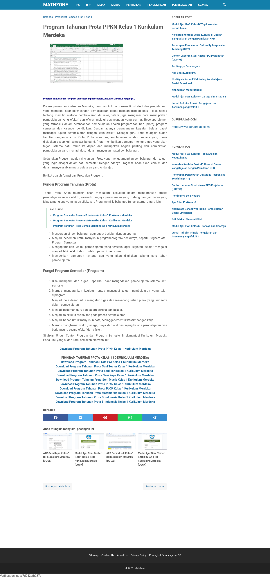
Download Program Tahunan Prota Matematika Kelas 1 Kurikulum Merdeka (105, 393)
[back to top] (262, 569)
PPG (77, 4)
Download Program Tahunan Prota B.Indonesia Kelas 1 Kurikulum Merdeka (105, 397)
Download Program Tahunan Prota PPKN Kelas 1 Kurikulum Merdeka (105, 349)
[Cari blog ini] (224, 5)
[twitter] (80, 417)
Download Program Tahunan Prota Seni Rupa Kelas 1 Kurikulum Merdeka (105, 375)
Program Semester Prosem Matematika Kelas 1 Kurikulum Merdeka (92, 220)
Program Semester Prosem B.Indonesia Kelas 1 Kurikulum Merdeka (92, 215)
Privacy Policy (138, 555)
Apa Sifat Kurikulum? (184, 72)
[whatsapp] (130, 417)
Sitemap (93, 555)
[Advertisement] (105, 516)
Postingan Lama (154, 486)
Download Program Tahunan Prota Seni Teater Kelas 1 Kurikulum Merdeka (105, 366)
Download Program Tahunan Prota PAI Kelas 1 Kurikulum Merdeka (105, 362)
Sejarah (204, 4)
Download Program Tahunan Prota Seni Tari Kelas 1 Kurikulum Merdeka (105, 371)
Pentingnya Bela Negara (186, 66)
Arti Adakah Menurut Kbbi (187, 89)
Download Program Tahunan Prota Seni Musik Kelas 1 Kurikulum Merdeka (105, 379)
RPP (88, 4)
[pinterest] (105, 417)
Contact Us (107, 555)
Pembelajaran (182, 4)
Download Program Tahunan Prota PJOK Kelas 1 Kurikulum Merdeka (105, 388)
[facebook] (55, 417)
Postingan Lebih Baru (57, 486)
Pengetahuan (156, 4)
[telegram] (154, 417)
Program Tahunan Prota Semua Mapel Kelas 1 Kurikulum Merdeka (91, 225)
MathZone (55, 4)
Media (101, 4)
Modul (115, 4)
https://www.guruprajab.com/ (191, 127)
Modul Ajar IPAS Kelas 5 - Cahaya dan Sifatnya (199, 96)
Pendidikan (133, 4)
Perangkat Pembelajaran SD (165, 555)
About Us (122, 555)
